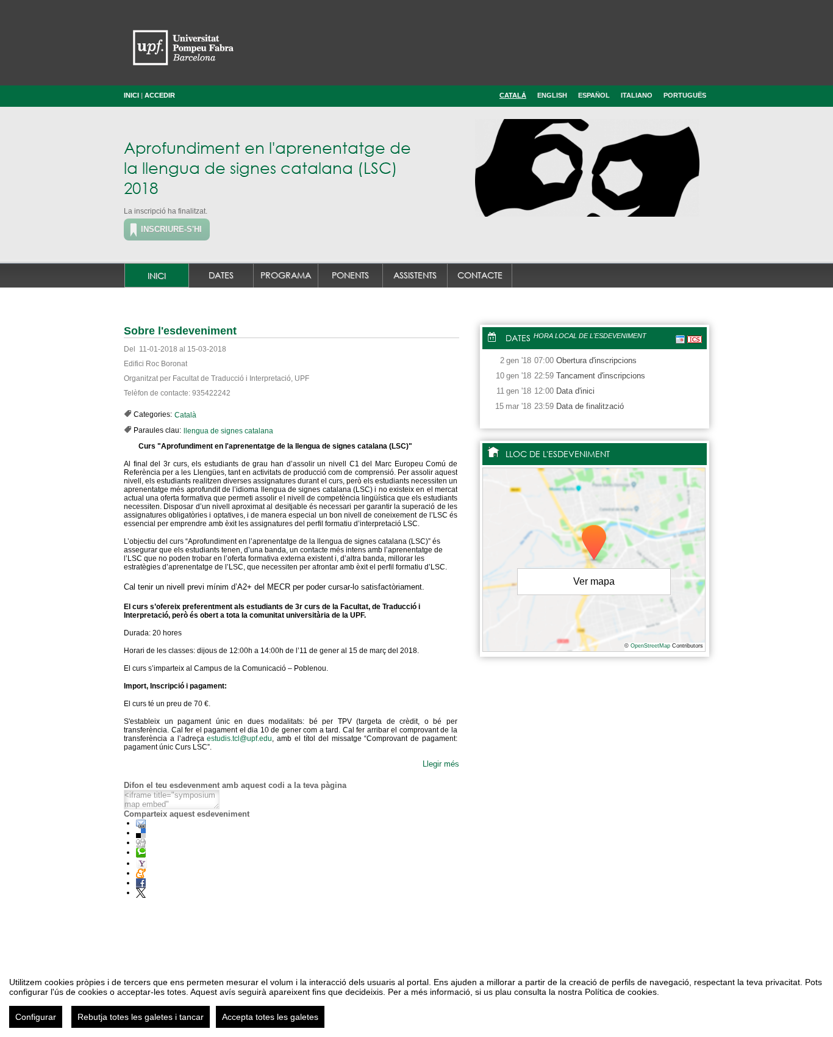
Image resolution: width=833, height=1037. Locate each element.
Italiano (636, 95)
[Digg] (141, 842)
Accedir (160, 95)
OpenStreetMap (650, 646)
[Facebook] (141, 882)
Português (684, 95)
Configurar (35, 1017)
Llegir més (441, 763)
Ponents (350, 275)
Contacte (479, 275)
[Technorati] (141, 852)
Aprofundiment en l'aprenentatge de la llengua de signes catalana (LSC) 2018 (267, 167)
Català (512, 95)
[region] (416, 998)
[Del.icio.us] (141, 832)
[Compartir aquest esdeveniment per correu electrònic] (141, 823)
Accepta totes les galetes (270, 1017)
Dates (221, 275)
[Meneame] (141, 873)
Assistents (415, 275)
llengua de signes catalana (228, 431)
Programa (285, 275)
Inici (131, 95)
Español (594, 95)
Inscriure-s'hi (171, 229)
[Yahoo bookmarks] (141, 863)
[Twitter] (141, 892)
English (552, 95)
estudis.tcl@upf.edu (239, 738)
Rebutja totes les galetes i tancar (140, 1017)
